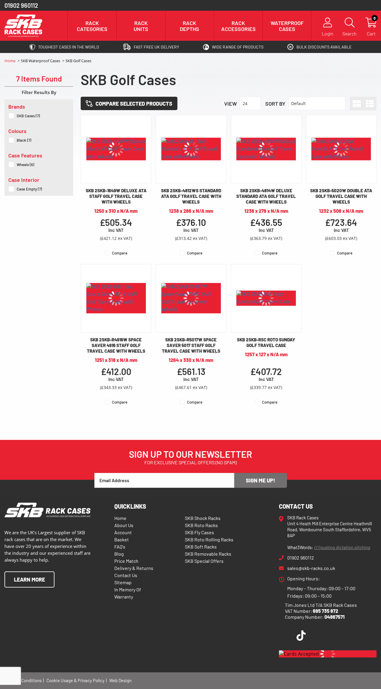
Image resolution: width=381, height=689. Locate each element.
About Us (123, 525)
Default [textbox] (298, 103)
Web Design (120, 680)
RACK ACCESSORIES (238, 26)
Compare (119, 253)
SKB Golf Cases (78, 60)
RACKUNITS (141, 26)
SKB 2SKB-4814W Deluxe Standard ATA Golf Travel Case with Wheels (266, 196)
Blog (119, 554)
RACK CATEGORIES (92, 26)
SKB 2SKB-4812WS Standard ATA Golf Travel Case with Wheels (191, 196)
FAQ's (119, 546)
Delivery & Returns (133, 568)
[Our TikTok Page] (301, 636)
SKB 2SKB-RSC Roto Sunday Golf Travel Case (266, 342)
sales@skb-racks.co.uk (311, 568)
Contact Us (125, 575)
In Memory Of (127, 589)
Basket (121, 539)
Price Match (126, 561)
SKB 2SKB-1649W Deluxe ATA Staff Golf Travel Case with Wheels (116, 196)
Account (123, 532)
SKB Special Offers (204, 561)
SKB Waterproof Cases (41, 60)
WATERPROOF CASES (287, 26)
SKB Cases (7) (28, 115)
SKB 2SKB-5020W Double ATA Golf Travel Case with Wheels (341, 196)
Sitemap (123, 582)
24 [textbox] (245, 103)
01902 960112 (21, 5)
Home (10, 60)
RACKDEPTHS (189, 26)
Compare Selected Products (134, 103)
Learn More (29, 579)
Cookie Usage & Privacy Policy (75, 680)
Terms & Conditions (23, 680)
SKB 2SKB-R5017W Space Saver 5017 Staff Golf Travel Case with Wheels (191, 345)
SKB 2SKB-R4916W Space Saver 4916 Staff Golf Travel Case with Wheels (116, 345)
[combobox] (250, 103)
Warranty (123, 596)
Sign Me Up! (260, 480)
